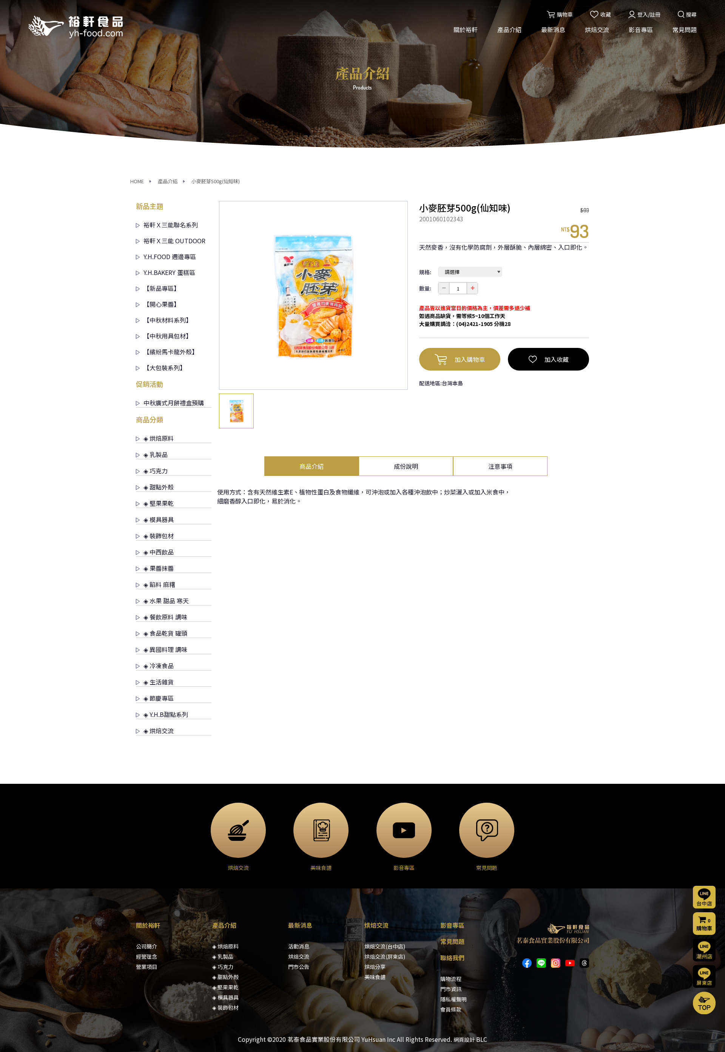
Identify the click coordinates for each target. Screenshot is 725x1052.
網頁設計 (464, 1039)
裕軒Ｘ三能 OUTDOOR (174, 240)
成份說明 (406, 466)
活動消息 (298, 946)
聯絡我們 (452, 957)
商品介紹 (311, 466)
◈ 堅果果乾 (158, 503)
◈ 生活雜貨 (158, 681)
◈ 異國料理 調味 (165, 649)
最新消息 (553, 29)
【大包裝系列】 (164, 367)
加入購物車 (470, 359)
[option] (313, 295)
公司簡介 (146, 946)
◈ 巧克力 (155, 470)
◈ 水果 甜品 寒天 (166, 600)
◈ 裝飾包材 (158, 535)
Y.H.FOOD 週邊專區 (169, 256)
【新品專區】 (161, 288)
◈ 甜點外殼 (158, 486)
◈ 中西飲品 (158, 551)
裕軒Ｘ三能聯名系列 (170, 224)
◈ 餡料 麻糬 (159, 584)
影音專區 (641, 29)
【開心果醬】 (161, 304)
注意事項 (500, 466)
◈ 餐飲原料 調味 (165, 616)
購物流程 (450, 978)
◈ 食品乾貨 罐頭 (165, 633)
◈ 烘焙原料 (158, 438)
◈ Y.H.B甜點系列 (165, 714)
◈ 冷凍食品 (158, 665)
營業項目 (146, 966)
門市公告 (298, 966)
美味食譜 (375, 977)
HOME (137, 181)
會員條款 (450, 1009)
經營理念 (146, 956)
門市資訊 (450, 989)
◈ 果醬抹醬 (158, 568)
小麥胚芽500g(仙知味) (215, 181)
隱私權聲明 (453, 999)
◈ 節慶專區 (158, 698)
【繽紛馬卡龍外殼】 (170, 351)
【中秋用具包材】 (167, 335)
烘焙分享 (375, 966)
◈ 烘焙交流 (158, 730)
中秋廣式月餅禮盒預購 (173, 402)
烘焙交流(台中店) (384, 946)
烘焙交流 (597, 29)
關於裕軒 (466, 29)
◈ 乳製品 (155, 454)
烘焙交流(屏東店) (384, 956)
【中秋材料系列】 (167, 319)
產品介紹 (509, 29)
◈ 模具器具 (158, 519)
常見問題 (685, 29)
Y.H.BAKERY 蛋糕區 (169, 272)
